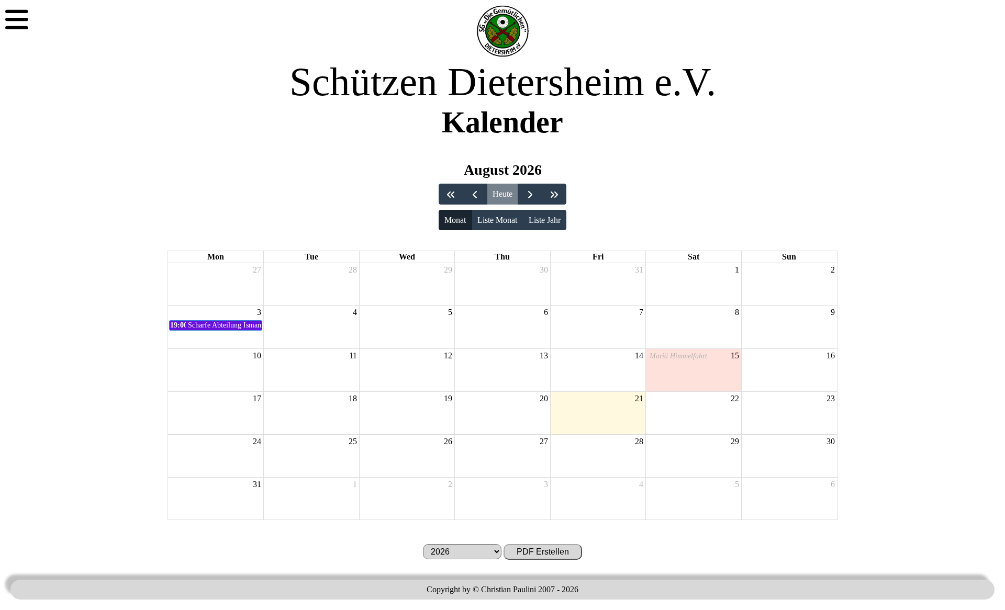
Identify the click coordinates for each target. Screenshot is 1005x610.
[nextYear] (554, 194)
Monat (455, 220)
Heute (502, 193)
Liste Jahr (545, 220)
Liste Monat (497, 220)
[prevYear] (451, 194)
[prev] (475, 194)
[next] (530, 194)
